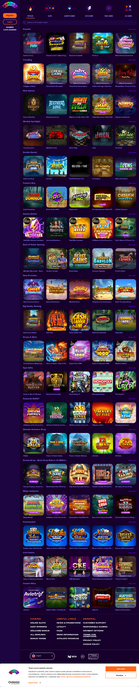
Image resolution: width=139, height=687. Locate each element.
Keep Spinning (38, 627)
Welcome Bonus (40, 631)
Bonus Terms (38, 639)
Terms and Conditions (89, 635)
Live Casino (9, 30)
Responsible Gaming (95, 627)
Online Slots (38, 623)
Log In (9, 22)
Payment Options (93, 631)
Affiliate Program (68, 639)
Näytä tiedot (33, 683)
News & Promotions (69, 623)
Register (10, 15)
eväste (63, 677)
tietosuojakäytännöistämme (79, 677)
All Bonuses (38, 635)
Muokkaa (119, 675)
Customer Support (94, 623)
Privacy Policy (92, 640)
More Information (67, 635)
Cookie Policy (91, 644)
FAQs (59, 631)
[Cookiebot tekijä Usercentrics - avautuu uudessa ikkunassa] (14, 682)
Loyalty (61, 627)
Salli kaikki (121, 669)
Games (10, 27)
